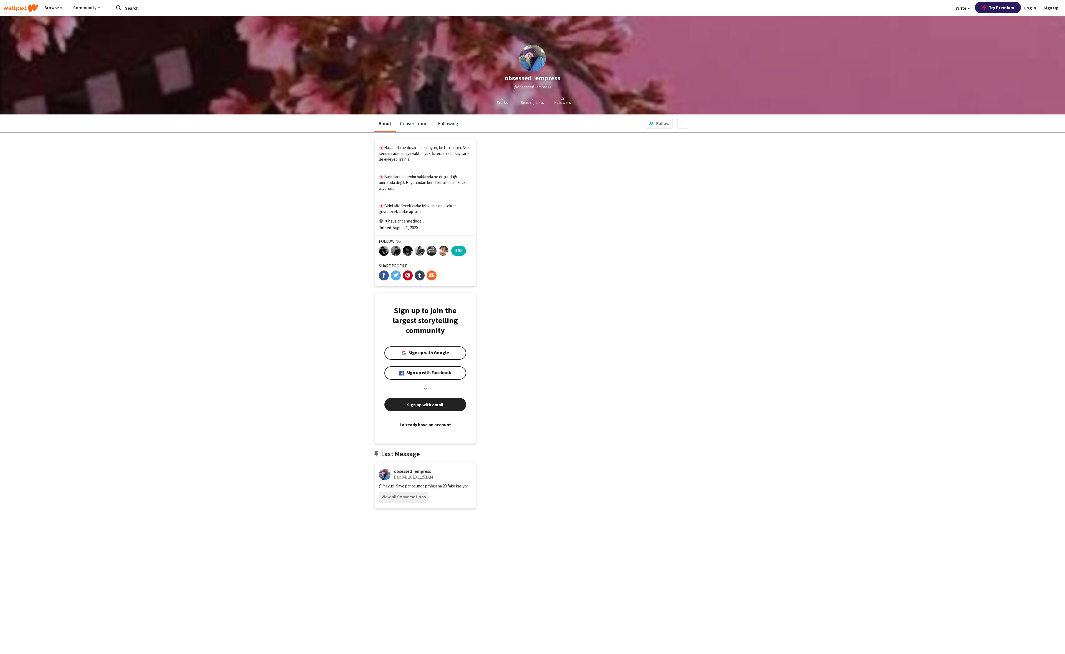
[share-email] (432, 275)
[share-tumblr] (420, 275)
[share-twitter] (396, 275)
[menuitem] (659, 123)
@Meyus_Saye (391, 486)
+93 (459, 250)
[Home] (21, 8)
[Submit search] (118, 7)
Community (85, 7)
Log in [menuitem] (1030, 8)
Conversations (415, 123)
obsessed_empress (412, 471)
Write (961, 8)
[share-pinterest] (408, 275)
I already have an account (425, 424)
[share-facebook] (384, 275)
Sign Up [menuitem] (1051, 8)
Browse (52, 7)
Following (448, 123)
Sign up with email (425, 404)
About (385, 123)
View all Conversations (404, 496)
